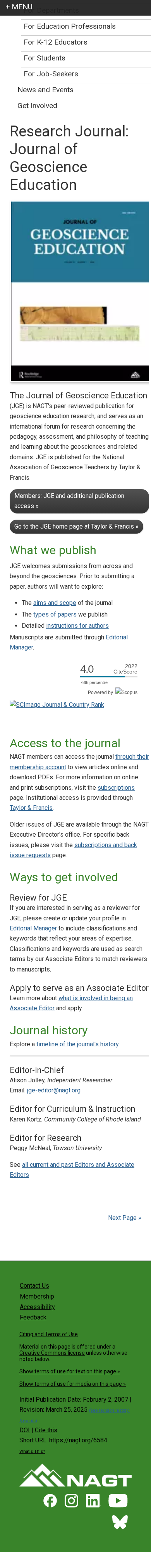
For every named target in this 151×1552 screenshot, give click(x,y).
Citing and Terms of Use (48, 1334)
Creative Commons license (52, 1353)
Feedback (33, 1317)
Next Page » (123, 1217)
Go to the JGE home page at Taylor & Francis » (76, 526)
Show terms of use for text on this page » (69, 1371)
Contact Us (34, 1285)
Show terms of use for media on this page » (72, 1384)
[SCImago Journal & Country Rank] (57, 704)
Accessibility (37, 1307)
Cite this (46, 1430)
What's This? (32, 1451)
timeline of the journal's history (77, 1044)
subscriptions (116, 787)
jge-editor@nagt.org (54, 1090)
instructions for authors (77, 625)
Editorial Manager (33, 928)
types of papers (55, 614)
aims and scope (54, 602)
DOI (24, 1430)
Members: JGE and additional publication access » (69, 501)
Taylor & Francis (31, 807)
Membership (37, 1296)
